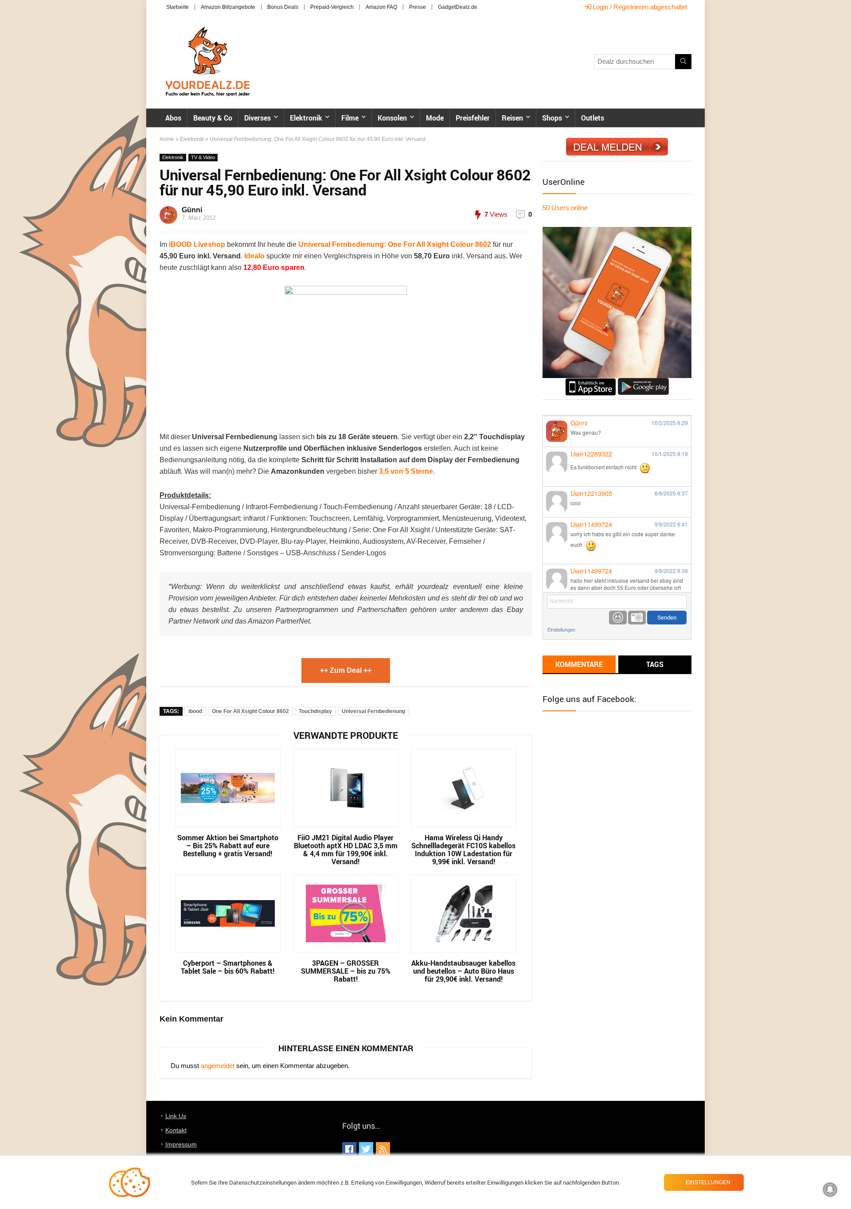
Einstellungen (561, 629)
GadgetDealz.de (457, 7)
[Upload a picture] (637, 617)
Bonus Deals (282, 7)
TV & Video (203, 157)
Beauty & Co (212, 118)
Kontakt (176, 1130)
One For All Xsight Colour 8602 (250, 711)
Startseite (177, 7)
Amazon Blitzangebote (228, 7)
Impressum (181, 1144)
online (565, 207)
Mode (435, 118)
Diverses (257, 118)
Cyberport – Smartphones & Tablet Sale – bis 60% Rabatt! (227, 967)
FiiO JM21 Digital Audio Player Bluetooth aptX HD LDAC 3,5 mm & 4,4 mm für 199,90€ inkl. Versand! (346, 850)
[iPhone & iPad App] (590, 382)
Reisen (512, 118)
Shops (552, 118)
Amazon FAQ (381, 7)
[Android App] (643, 382)
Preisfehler (473, 118)
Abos (173, 118)
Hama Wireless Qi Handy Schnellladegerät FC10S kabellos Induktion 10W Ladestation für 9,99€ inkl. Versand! (463, 850)
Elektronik (306, 118)
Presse (417, 7)
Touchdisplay (315, 711)
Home (167, 139)
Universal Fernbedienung (373, 711)
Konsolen (392, 118)
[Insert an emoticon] (618, 617)
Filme (350, 118)
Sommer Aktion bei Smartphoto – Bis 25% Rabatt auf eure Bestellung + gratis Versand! (227, 846)
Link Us (175, 1115)
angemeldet (217, 1065)
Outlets (592, 118)
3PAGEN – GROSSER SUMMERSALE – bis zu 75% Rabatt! (345, 971)
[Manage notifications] (830, 1189)
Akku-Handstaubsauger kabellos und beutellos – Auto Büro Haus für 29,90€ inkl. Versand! (463, 971)
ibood (195, 711)
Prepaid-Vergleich (332, 7)
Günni (192, 210)
